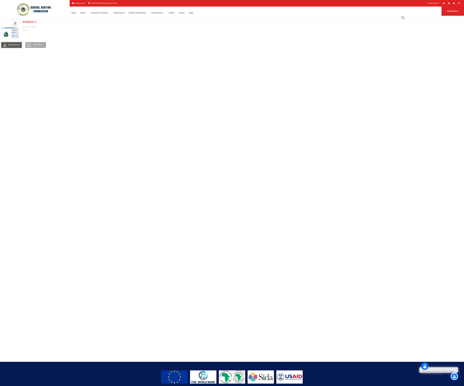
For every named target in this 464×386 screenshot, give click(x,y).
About (82, 13)
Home (73, 13)
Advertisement (157, 13)
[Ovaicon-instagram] (459, 3)
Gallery (172, 13)
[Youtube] (454, 3)
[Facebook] (448, 3)
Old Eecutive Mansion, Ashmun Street (104, 3)
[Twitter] (443, 3)
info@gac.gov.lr (80, 3)
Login (190, 13)
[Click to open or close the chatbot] (454, 376)
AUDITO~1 (29, 21)
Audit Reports (119, 13)
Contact (181, 13)
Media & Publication (136, 13)
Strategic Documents (99, 13)
